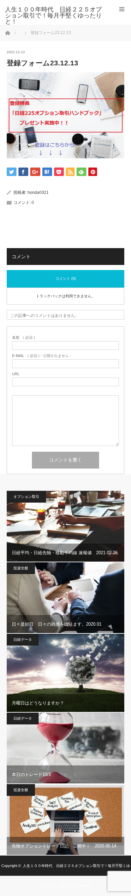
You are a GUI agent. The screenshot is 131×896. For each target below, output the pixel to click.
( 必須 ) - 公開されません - (41, 356)
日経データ (22, 639)
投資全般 (20, 568)
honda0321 (38, 192)
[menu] (122, 9)
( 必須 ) (23, 337)
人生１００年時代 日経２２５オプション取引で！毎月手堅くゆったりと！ (53, 15)
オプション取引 (26, 497)
